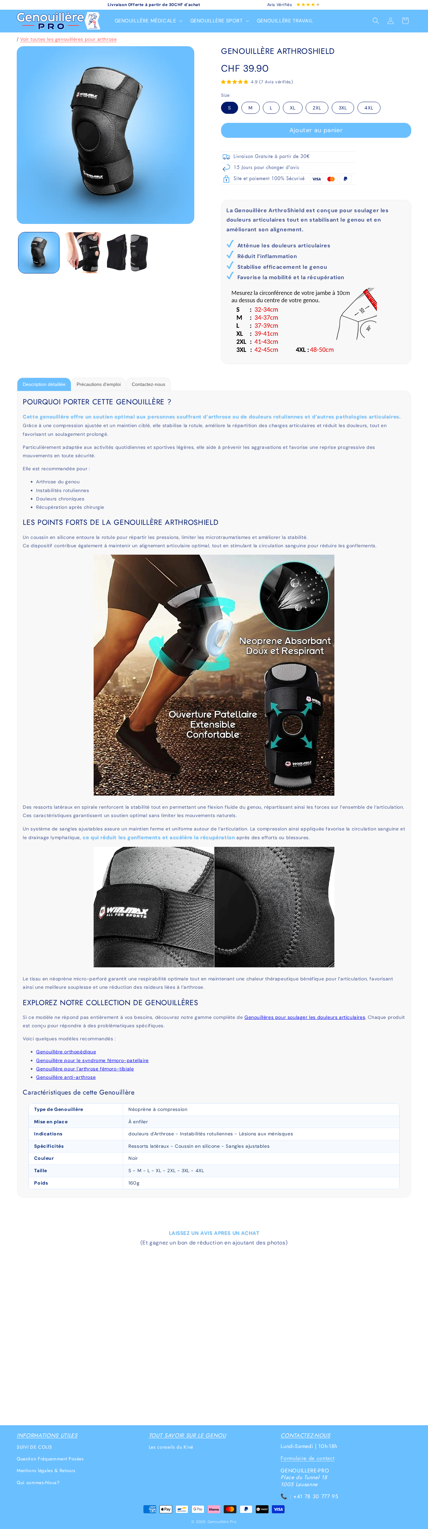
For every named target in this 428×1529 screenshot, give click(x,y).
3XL (343, 108)
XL (293, 108)
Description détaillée (44, 384)
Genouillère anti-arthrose (66, 1077)
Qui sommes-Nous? (38, 1482)
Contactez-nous (148, 384)
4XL (368, 108)
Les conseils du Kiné (171, 1447)
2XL (317, 108)
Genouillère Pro (222, 1521)
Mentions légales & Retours (46, 1470)
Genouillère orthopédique (66, 1052)
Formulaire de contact (307, 1458)
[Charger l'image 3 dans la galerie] (127, 252)
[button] (147, 21)
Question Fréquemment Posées (50, 1459)
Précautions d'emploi (99, 384)
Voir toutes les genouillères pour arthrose (68, 39)
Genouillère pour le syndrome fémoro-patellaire (92, 1060)
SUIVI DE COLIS (34, 1447)
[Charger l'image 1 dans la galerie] (38, 252)
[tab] (44, 384)
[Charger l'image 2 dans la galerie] (83, 252)
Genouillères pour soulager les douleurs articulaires (304, 1017)
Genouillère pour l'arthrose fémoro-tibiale (85, 1069)
